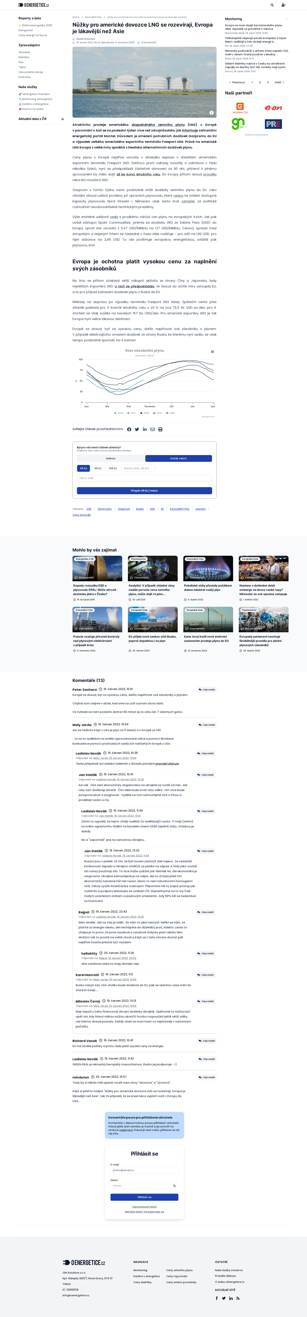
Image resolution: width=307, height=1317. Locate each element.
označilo (188, 201)
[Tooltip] (62, 118)
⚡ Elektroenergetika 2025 (35, 25)
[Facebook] (218, 1311)
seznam (200, 522)
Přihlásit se (144, 1210)
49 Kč (83, 468)
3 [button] (268, 82)
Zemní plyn (105, 522)
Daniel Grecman (85, 39)
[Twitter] (225, 1311)
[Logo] (33, 5)
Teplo (22, 67)
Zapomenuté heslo (144, 1220)
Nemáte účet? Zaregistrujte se (144, 1225)
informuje (190, 130)
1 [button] (252, 82)
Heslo (114, 1193)
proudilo (210, 174)
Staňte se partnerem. (257, 134)
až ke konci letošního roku (138, 174)
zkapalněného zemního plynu (158, 124)
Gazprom (124, 522)
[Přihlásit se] (283, 5)
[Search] (272, 5)
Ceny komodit (81, 528)
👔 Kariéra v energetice (33, 104)
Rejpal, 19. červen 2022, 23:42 (117, 971)
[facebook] (129, 429)
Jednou (110, 458)
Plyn (21, 62)
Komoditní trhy (93, 17)
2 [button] (260, 82)
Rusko (140, 522)
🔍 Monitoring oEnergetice (35, 99)
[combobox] (257, 19)
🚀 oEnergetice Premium (34, 94)
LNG (152, 522)
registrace (126, 1143)
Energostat (25, 30)
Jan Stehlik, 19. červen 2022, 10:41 (120, 829)
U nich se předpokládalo (134, 286)
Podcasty (24, 77)
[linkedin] (145, 429)
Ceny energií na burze (32, 35)
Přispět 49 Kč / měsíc (144, 504)
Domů (75, 17)
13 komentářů (148, 42)
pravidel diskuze (167, 777)
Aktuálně (24, 52)
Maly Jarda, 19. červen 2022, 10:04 (114, 771)
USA (89, 522)
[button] (237, 82)
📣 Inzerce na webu (31, 109)
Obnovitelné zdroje (30, 72)
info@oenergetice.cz (76, 1308)
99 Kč (98, 468)
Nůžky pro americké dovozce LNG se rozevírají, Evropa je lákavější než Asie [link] (147, 17)
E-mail (115, 1178)
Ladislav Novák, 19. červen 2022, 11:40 (125, 869)
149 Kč (113, 468)
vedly (114, 217)
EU (162, 522)
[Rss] (239, 1311)
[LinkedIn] (232, 1311)
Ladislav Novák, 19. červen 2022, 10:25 (120, 793)
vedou (178, 195)
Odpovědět (209, 702)
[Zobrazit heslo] (174, 1199)
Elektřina (23, 57)
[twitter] (137, 429)
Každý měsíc (178, 458)
